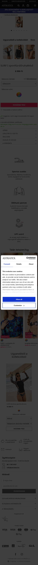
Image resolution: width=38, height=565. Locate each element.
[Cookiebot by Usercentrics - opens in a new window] (27, 258)
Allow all (19, 299)
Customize (18, 305)
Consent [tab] (7, 264)
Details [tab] (19, 264)
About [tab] (31, 264)
